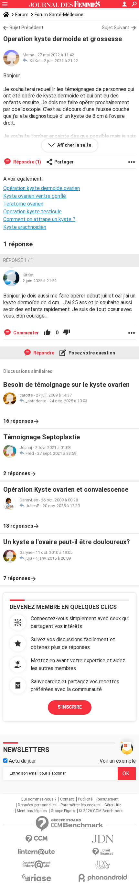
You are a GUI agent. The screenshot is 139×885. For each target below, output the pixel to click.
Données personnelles (37, 805)
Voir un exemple (118, 761)
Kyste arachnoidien (24, 227)
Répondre (43, 352)
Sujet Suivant (116, 27)
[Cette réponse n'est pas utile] (66, 332)
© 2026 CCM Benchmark (101, 811)
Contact (67, 799)
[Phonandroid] (103, 878)
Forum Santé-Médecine (59, 14)
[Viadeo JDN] (103, 865)
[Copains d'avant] (36, 864)
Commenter (25, 332)
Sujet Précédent (26, 27)
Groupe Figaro (63, 811)
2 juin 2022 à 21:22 (61, 60)
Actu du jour (21, 761)
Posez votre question (91, 352)
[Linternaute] (36, 852)
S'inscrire (70, 707)
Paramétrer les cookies (80, 805)
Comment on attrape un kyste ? (39, 219)
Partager (64, 161)
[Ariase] (36, 877)
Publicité (85, 799)
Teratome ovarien (23, 204)
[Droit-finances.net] (103, 852)
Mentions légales (32, 811)
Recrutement (107, 799)
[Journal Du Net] (103, 839)
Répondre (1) (26, 161)
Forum (21, 14)
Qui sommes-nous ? (38, 799)
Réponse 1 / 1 (18, 260)
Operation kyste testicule (32, 211)
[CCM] (36, 839)
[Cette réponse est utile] (47, 332)
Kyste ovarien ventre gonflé (34, 196)
